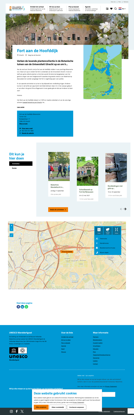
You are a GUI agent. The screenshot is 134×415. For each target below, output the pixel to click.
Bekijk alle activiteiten (57, 209)
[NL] (120, 9)
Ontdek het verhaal (67, 337)
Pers (119, 2)
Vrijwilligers (96, 346)
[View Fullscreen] (11, 235)
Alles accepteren (41, 407)
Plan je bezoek (65, 343)
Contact (95, 364)
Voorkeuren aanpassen (76, 407)
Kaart (63, 349)
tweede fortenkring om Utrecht (32, 102)
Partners (126, 2)
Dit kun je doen (66, 340)
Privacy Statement (78, 402)
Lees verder (20, 107)
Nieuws (63, 352)
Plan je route (23, 124)
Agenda (63, 346)
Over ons (113, 2)
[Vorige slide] (121, 209)
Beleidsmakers (97, 340)
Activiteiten (16, 164)
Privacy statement (104, 411)
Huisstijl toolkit (97, 343)
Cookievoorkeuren (119, 411)
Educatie (95, 349)
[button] (67, 252)
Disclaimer (96, 358)
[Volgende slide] (125, 209)
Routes (14, 168)
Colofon (95, 361)
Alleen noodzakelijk (58, 407)
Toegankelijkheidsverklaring (101, 355)
